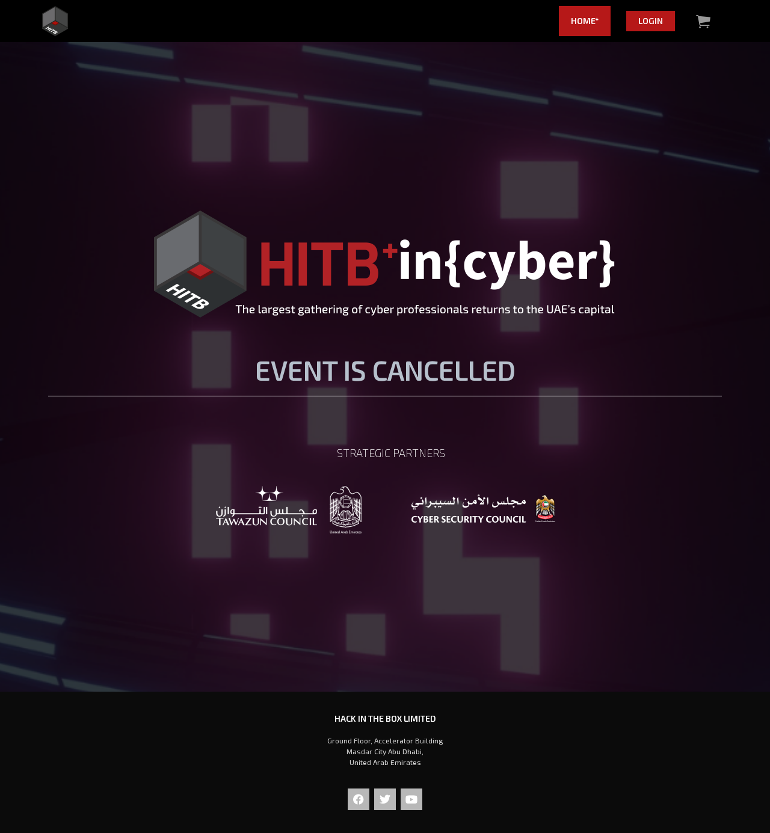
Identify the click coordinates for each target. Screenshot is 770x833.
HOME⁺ (585, 21)
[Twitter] (385, 799)
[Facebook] (358, 799)
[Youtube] (411, 799)
